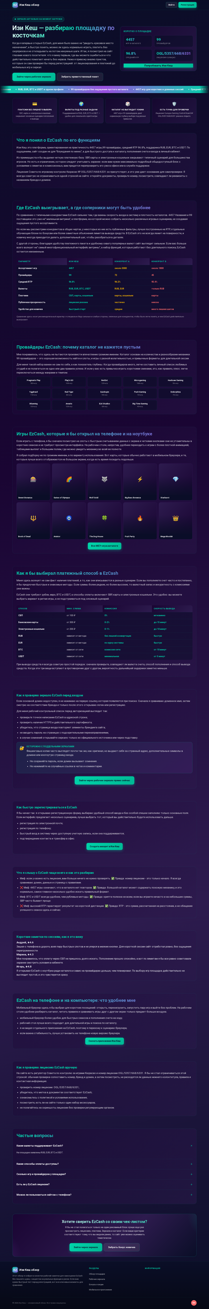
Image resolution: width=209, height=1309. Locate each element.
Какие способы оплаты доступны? (38, 1163)
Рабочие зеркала (97, 1279)
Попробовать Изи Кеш (158, 65)
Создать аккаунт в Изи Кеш (104, 846)
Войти (171, 5)
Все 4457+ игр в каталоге (104, 546)
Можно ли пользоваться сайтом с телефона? (44, 1194)
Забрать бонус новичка (121, 1247)
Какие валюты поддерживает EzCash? (40, 1145)
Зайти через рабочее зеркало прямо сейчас (104, 780)
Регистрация (187, 5)
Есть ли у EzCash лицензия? (33, 1184)
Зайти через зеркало (86, 1247)
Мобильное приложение (100, 1290)
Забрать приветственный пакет (80, 76)
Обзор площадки (97, 1274)
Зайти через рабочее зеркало (34, 76)
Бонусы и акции (96, 1284)
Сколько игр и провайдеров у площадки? (41, 1174)
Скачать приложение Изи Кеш (105, 1041)
